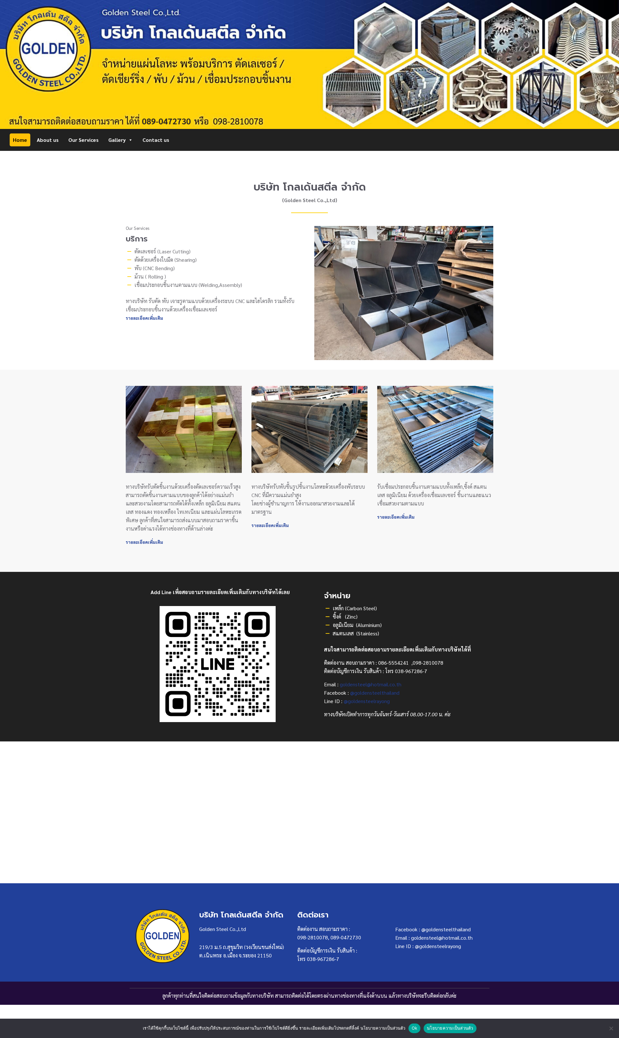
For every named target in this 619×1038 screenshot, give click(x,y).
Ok (415, 1028)
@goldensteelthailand (374, 692)
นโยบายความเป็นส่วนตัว (450, 1028)
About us (48, 139)
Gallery (117, 139)
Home (20, 139)
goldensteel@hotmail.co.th (370, 684)
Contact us (155, 139)
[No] (611, 1028)
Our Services (83, 139)
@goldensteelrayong (367, 701)
